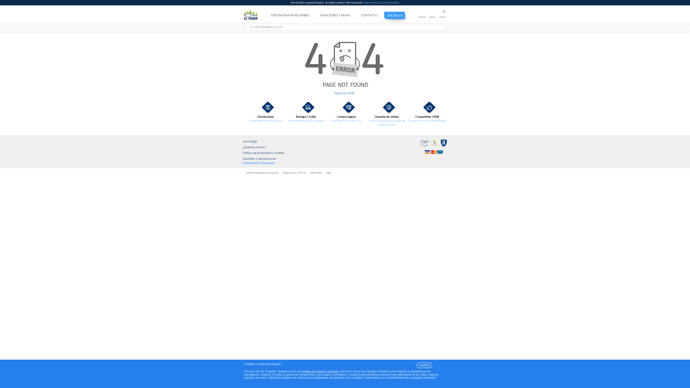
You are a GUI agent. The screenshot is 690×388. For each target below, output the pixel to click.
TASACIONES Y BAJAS (335, 15)
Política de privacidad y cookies (263, 153)
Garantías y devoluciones (259, 158)
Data (328, 172)
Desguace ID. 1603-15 (294, 172)
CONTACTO (369, 15)
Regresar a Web (344, 93)
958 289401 (395, 15)
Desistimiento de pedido (259, 163)
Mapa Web (316, 172)
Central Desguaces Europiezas (262, 172)
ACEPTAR (424, 365)
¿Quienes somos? (254, 147)
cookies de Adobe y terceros (320, 371)
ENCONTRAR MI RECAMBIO (290, 15)
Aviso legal (250, 141)
